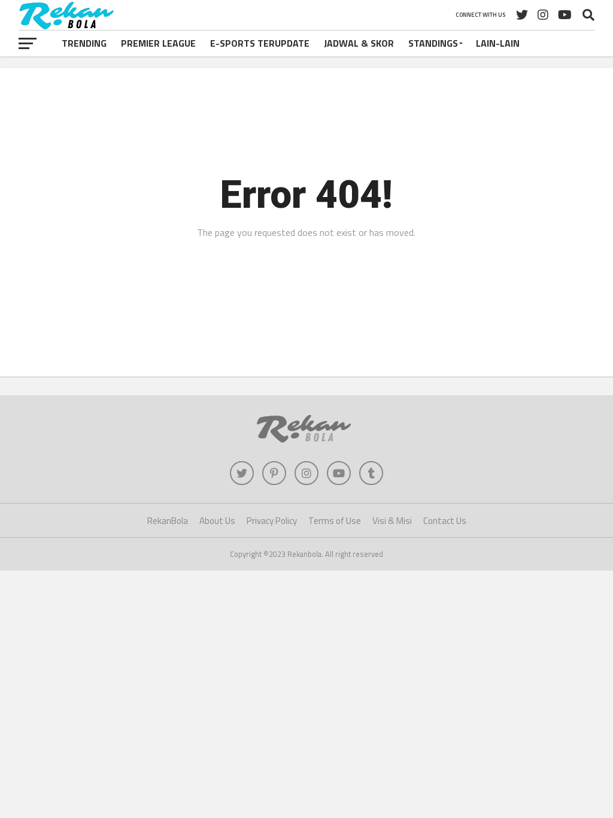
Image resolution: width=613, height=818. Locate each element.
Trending (84, 43)
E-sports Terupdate (259, 43)
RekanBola (167, 521)
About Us (217, 521)
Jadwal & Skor (359, 43)
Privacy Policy (272, 521)
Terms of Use (334, 521)
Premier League (158, 43)
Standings (433, 43)
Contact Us (444, 521)
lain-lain (498, 43)
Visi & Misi (392, 521)
